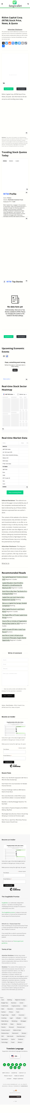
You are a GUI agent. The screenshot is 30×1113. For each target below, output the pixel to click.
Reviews (24, 1033)
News (11, 1024)
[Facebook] (13, 43)
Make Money (4, 1021)
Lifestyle (18, 1018)
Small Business (21, 1036)
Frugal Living (4, 1015)
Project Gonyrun (18, 1078)
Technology (4, 1042)
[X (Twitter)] (8, 1064)
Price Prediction (21, 89)
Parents (3, 1027)
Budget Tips (4, 1003)
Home (3, 705)
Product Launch (5, 1030)
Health (13, 1015)
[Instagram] (12, 1064)
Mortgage (23, 1021)
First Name (6, 749)
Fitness (11, 1012)
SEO (2, 1036)
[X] (3, 43)
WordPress (24, 1086)
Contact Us (22, 1073)
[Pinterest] (16, 1064)
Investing (3, 1018)
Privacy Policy (8, 1075)
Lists (25, 1018)
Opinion (19, 1024)
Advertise (14, 1073)
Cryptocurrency (16, 1006)
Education (10, 1009)
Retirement (15, 1033)
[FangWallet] (15, 3)
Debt (2, 1009)
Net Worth (4, 1024)
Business (13, 1003)
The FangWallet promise (8, 912)
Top (15, 1101)
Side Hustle (10, 1036)
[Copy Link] (25, 43)
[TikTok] (15, 1067)
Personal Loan (21, 1027)
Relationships (5, 1033)
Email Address (7, 755)
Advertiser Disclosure (15, 29)
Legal (11, 1018)
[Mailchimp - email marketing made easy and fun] (15, 767)
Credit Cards (4, 1006)
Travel (12, 1042)
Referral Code (17, 1030)
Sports (13, 1039)
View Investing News (15, 492)
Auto (2, 1000)
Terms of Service (19, 1075)
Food (17, 1012)
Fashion (3, 1012)
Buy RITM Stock (8, 89)
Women (20, 1042)
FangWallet (5, 902)
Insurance (21, 1015)
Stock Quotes (9, 705)
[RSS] (20, 1064)
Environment (19, 1009)
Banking (9, 1000)
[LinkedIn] (11, 1067)
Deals (24, 1006)
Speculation (4, 1039)
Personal (11, 1027)
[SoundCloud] (19, 1067)
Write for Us (5, 563)
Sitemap (9, 1078)
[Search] (27, 4)
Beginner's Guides (20, 1000)
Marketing (14, 1021)
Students (20, 1039)
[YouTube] (24, 1064)
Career (21, 1003)
